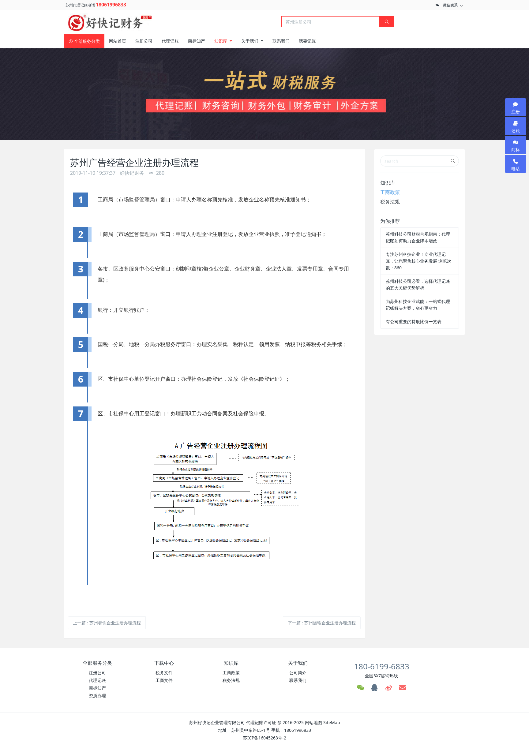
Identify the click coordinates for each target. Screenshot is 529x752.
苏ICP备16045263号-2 (264, 738)
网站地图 (313, 722)
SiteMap (331, 722)
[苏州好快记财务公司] (110, 21)
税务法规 (390, 201)
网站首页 (117, 41)
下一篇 (322, 623)
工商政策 (390, 192)
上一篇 (107, 623)
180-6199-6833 (381, 666)
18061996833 (111, 4)
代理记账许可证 (261, 722)
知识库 (387, 182)
